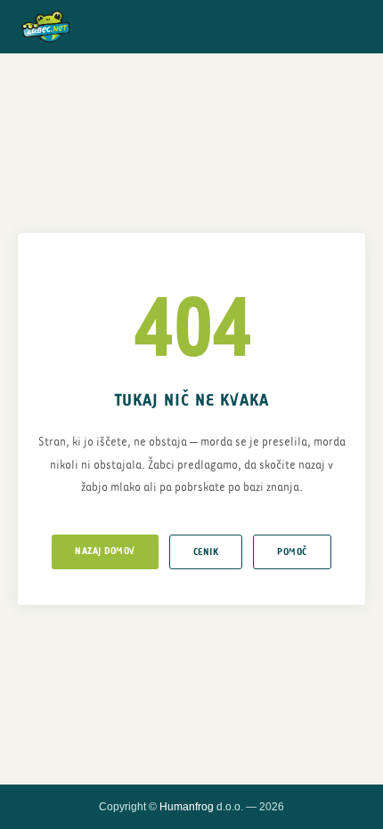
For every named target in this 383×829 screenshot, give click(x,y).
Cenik (206, 552)
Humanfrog (186, 807)
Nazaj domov (105, 551)
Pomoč (292, 552)
